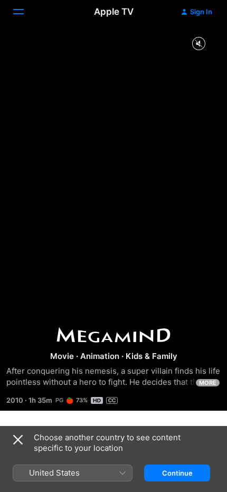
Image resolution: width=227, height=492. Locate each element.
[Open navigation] (24, 11)
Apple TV (114, 11)
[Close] (18, 439)
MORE (207, 382)
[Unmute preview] (198, 44)
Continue (177, 473)
